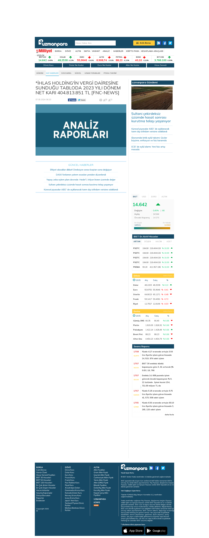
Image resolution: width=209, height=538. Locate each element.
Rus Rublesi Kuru (72, 483)
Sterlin (136, 294)
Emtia (137, 311)
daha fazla (167, 276)
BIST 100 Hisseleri (44, 483)
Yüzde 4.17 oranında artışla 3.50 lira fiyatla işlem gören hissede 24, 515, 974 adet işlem (157, 355)
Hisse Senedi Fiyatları (45, 475)
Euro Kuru (69, 475)
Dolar (135, 285)
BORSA (58, 51)
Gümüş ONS (138, 321)
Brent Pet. (138, 334)
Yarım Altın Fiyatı (101, 480)
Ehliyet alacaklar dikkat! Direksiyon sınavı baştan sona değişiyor (81, 169)
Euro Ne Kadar (104, 65)
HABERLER (118, 51)
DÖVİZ (68, 51)
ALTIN (78, 51)
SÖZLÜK (40, 55)
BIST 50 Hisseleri (43, 480)
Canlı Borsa (41, 470)
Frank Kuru (69, 480)
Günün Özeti (41, 472)
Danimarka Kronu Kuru (74, 490)
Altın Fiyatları (99, 470)
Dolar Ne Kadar (76, 65)
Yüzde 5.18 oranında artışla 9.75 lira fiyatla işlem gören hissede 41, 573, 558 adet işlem (157, 394)
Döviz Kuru (48, 65)
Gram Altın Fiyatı (101, 472)
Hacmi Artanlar (42, 490)
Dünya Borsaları (43, 495)
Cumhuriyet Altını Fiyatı (103, 477)
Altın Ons (137, 339)
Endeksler (40, 500)
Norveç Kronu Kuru (73, 495)
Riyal (135, 304)
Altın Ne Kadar (132, 65)
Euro (135, 290)
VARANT (96, 51)
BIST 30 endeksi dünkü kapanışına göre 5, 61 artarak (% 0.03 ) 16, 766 (157, 366)
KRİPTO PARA (132, 51)
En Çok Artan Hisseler (45, 485)
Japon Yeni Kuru (71, 500)
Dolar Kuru (69, 472)
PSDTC (136, 248)
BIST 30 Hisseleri (43, 477)
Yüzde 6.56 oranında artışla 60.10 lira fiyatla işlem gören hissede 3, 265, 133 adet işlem (158, 406)
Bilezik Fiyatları (100, 485)
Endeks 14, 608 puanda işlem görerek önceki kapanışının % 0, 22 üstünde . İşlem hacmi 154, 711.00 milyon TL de (157, 380)
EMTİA (87, 51)
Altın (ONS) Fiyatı (101, 483)
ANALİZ (106, 51)
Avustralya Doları (72, 488)
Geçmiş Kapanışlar (44, 493)
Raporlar (40, 498)
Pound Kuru (70, 477)
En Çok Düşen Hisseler (46, 488)
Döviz (137, 275)
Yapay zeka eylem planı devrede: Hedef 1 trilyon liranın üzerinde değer (80, 179)
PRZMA (136, 267)
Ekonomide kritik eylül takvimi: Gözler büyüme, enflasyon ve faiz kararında (149, 139)
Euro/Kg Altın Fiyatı (102, 490)
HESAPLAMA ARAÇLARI (152, 51)
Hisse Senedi (160, 65)
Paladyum (138, 330)
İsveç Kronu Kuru (72, 498)
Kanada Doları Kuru (73, 493)
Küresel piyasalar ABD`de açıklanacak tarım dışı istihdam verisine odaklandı (81, 189)
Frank (135, 299)
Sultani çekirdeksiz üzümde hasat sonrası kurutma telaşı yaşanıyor (81, 184)
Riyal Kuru (69, 485)
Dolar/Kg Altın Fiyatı (102, 488)
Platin (136, 325)
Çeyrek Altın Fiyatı (101, 475)
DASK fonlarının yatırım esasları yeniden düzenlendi (81, 174)
